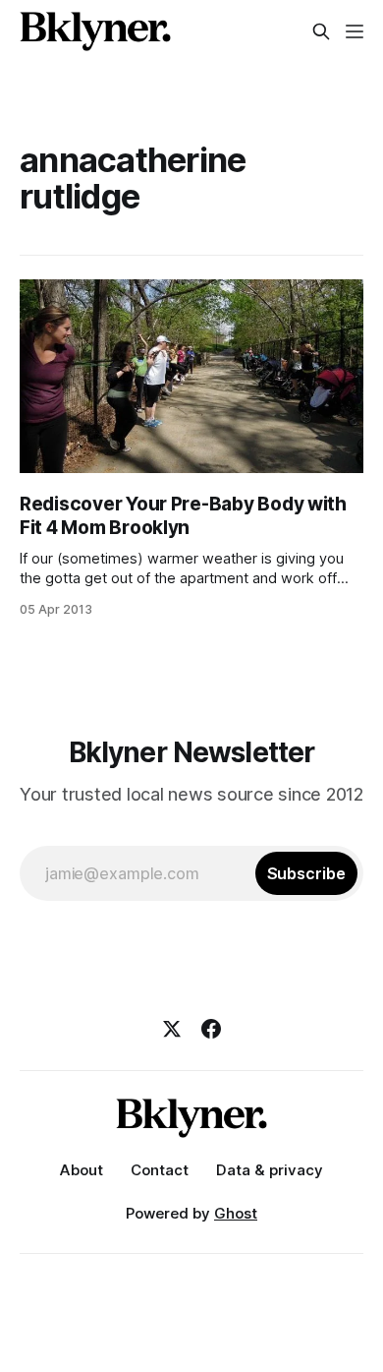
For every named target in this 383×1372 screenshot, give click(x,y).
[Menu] (354, 31)
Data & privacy (269, 1170)
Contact (160, 1170)
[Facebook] (211, 1029)
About (81, 1170)
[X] (172, 1029)
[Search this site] (321, 31)
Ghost (235, 1213)
